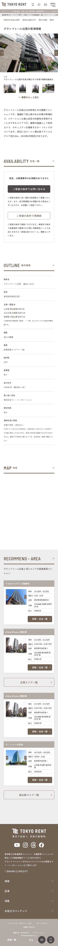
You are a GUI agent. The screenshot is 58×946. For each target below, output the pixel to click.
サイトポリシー (43, 923)
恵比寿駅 (13, 309)
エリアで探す (17, 15)
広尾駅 (14, 312)
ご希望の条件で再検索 (28, 216)
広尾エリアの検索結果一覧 (33, 15)
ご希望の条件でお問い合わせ (29, 189)
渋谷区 (12, 296)
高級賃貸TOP (6, 15)
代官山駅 (13, 316)
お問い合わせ (29, 927)
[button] (2, 53)
